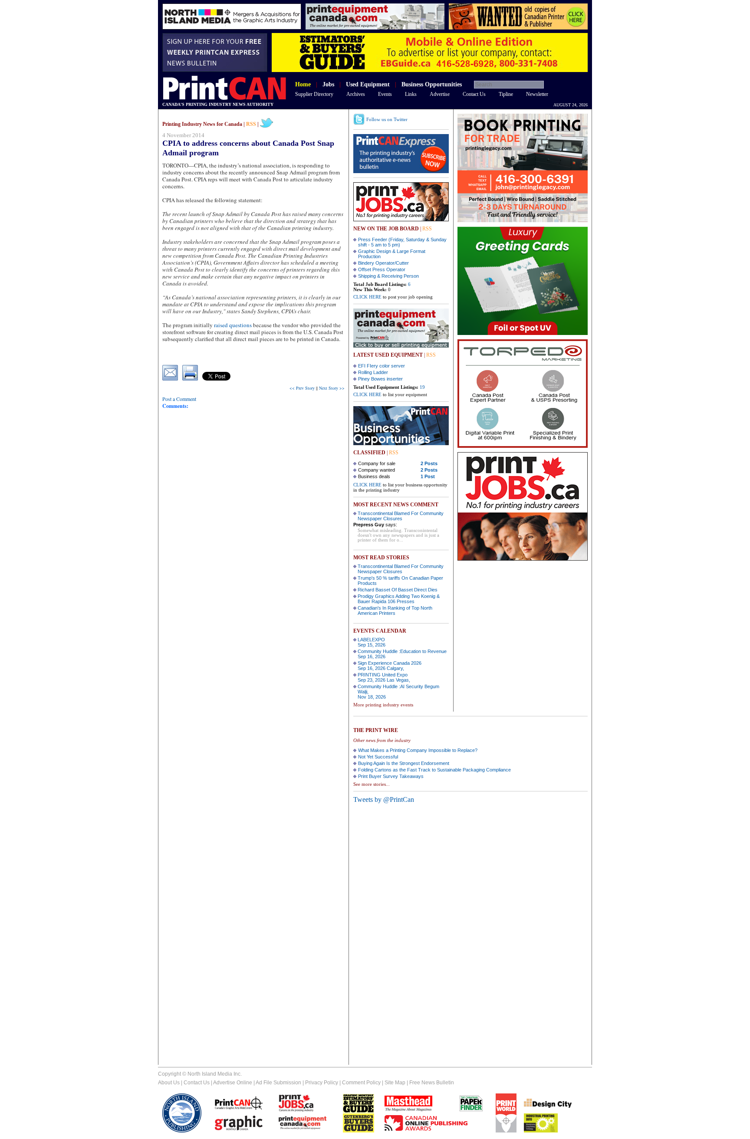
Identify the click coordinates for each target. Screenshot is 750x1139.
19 (422, 387)
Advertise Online (232, 1083)
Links (411, 94)
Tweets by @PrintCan (383, 799)
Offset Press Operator (381, 269)
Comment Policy (361, 1083)
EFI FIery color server (381, 365)
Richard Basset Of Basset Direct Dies (398, 589)
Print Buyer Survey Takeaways (391, 776)
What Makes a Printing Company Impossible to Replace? (417, 750)
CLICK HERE (367, 296)
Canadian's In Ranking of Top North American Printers (395, 610)
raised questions (233, 325)
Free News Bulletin (431, 1083)
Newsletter (537, 94)
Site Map (395, 1083)
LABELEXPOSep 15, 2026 (371, 642)
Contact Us (474, 94)
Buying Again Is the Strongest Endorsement (403, 763)
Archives (355, 94)
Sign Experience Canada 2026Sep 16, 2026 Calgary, (389, 665)
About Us (169, 1083)
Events (385, 94)
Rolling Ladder (373, 372)
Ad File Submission (278, 1083)
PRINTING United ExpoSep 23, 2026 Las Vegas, (384, 677)
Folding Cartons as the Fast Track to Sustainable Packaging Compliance (434, 769)
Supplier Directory (314, 94)
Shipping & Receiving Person (388, 276)
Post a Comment (179, 398)
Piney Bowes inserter (380, 378)
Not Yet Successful (378, 756)
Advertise (440, 94)
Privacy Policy (321, 1083)
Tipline (506, 94)
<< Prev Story (302, 388)
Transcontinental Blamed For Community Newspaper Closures (401, 516)
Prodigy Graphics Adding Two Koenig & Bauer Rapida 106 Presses (399, 599)
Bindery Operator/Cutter (383, 263)
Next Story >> (332, 388)
